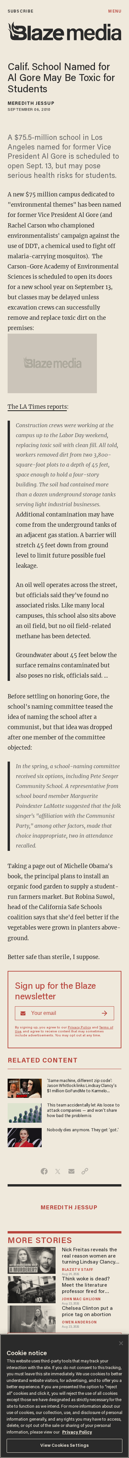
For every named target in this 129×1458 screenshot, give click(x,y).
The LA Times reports (37, 406)
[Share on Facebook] (44, 1171)
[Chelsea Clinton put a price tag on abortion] (32, 1318)
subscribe (20, 11)
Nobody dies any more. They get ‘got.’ (82, 1130)
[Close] (121, 1343)
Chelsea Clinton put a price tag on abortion (87, 1311)
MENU (114, 11)
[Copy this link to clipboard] (84, 1171)
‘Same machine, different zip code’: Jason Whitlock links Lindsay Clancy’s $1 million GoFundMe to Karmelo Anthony (81, 1087)
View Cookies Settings (64, 1445)
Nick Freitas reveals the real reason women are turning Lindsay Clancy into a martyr (89, 1256)
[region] (64, 1396)
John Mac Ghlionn (81, 1299)
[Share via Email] (71, 1171)
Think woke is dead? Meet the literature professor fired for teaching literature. (86, 1285)
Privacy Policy (79, 1027)
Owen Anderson (79, 1322)
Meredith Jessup (31, 104)
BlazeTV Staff (77, 1270)
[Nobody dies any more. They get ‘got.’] (25, 1137)
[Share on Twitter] (57, 1171)
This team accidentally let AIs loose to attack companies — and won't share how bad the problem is (83, 1110)
